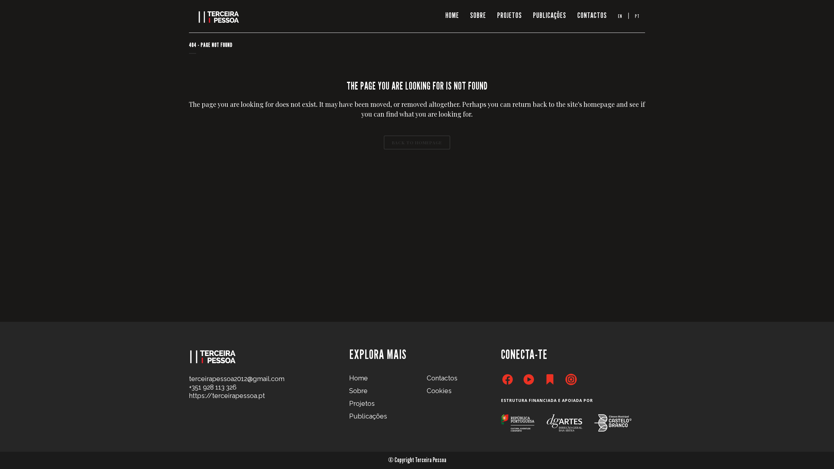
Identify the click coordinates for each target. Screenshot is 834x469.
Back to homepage (417, 142)
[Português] (637, 16)
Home (358, 378)
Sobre (358, 390)
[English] (620, 16)
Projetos (362, 403)
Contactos (442, 378)
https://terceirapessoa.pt (227, 396)
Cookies (439, 390)
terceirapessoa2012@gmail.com (236, 379)
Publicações (368, 416)
